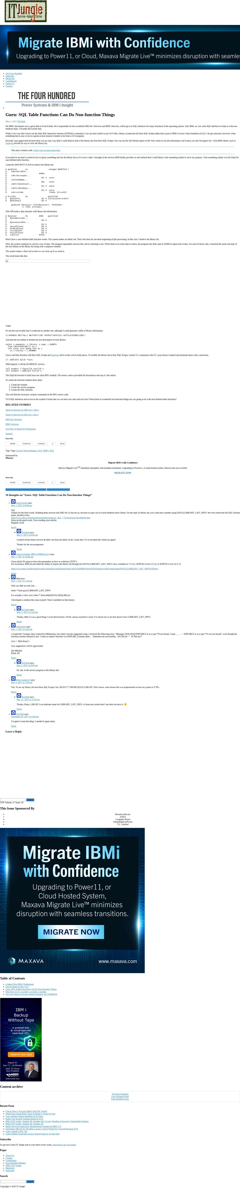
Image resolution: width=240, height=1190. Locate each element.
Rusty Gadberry (23, 680)
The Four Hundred (14, 73)
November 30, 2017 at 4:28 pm (25, 716)
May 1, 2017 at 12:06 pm (22, 557)
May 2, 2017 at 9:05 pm (27, 665)
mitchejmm (21, 627)
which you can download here (46, 150)
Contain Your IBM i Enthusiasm (20, 984)
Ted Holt (21, 121)
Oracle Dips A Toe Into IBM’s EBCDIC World (26, 1111)
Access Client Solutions (26, 450)
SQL (52, 450)
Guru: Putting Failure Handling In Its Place (24, 1116)
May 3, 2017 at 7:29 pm (21, 682)
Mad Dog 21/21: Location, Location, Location (26, 489)
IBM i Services (12, 424)
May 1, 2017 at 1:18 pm (21, 581)
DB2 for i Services (14, 419)
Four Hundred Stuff (120, 1096)
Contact (9, 86)
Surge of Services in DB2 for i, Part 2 (22, 415)
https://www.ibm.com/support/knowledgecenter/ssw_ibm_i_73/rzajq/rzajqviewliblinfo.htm (50, 518)
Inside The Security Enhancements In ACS (24, 1119)
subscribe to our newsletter (64, 1145)
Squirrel (9, 143)
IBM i (46, 450)
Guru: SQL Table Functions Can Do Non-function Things (31, 989)
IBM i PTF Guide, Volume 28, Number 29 (24, 1124)
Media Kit (10, 78)
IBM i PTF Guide (13, 1165)
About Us (10, 83)
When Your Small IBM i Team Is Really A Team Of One (30, 1114)
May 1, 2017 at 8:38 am (21, 505)
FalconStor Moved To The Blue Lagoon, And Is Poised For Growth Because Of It (42, 1129)
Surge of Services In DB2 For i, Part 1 (22, 410)
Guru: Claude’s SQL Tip (16, 1131)
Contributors (11, 81)
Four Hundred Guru (120, 1099)
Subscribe (10, 76)
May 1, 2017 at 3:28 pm (21, 629)
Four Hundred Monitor (16, 1163)
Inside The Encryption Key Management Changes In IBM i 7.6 (33, 1126)
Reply (13, 527)
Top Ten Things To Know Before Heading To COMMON (31, 994)
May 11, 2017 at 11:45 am (28, 699)
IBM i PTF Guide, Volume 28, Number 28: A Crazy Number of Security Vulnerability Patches (47, 1121)
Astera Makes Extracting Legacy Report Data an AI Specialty (33, 1134)
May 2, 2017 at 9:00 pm (27, 535)
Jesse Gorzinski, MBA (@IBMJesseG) (33, 554)
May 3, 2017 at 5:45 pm (27, 612)
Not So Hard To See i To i (58, 489)
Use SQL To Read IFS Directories (21, 429)
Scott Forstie (21, 503)
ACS (40, 450)
